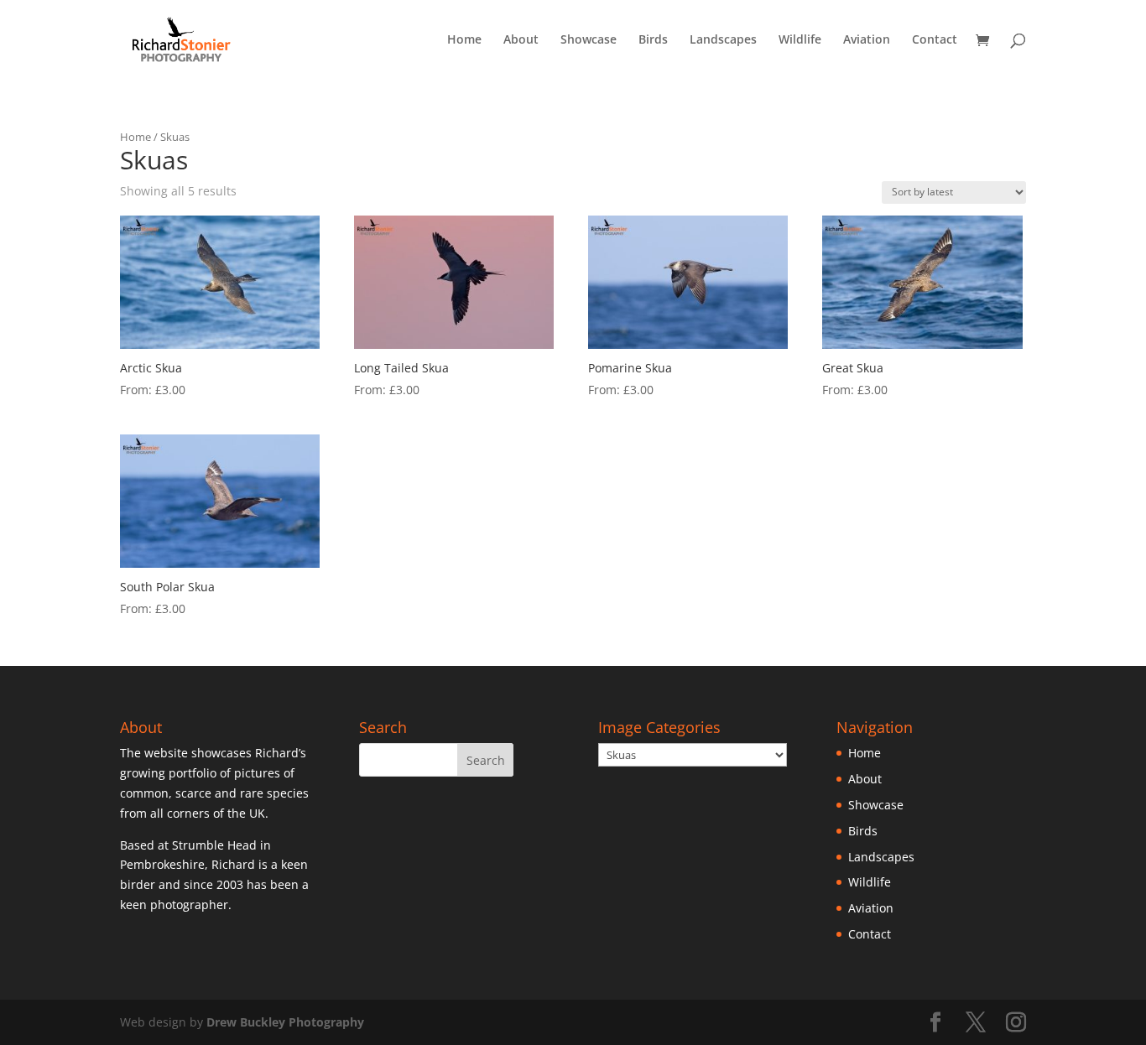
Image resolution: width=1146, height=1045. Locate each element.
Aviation (866, 40)
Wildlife (800, 40)
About (521, 40)
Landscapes (723, 40)
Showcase (588, 40)
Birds (653, 40)
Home (464, 40)
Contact (934, 40)
